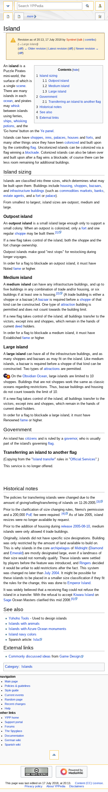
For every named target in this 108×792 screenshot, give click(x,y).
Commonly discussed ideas (30, 656)
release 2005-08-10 (75, 526)
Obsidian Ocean (35, 376)
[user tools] (100, 5)
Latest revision (57, 48)
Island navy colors (22, 634)
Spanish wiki (12, 744)
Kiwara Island (83, 595)
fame (17, 269)
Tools (99, 17)
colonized (71, 142)
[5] (72, 598)
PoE (29, 515)
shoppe (20, 233)
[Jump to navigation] (8, 5)
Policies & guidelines (17, 685)
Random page (14, 699)
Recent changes (15, 703)
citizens (31, 438)
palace (51, 196)
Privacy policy (33, 786)
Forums (10, 726)
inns (48, 137)
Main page (11, 681)
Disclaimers (76, 786)
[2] (57, 293)
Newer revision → (87, 48)
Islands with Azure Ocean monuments (37, 629)
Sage (7, 600)
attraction (68, 304)
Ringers (85, 563)
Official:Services (82, 459)
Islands (27, 667)
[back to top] (54, 754)
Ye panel (46, 131)
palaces (60, 137)
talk (80, 39)
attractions (52, 369)
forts (89, 137)
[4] (63, 513)
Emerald (16, 553)
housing (66, 186)
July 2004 (51, 573)
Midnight (81, 548)
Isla (36, 640)
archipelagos (60, 548)
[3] (98, 501)
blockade (32, 152)
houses (73, 137)
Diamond (96, 548)
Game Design (70, 656)
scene (20, 86)
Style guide (12, 690)
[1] (56, 232)
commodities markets (76, 191)
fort (38, 196)
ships (7, 121)
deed (18, 326)
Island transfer (44, 459)
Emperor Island (78, 583)
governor (70, 438)
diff (21, 48)
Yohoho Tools (19, 618)
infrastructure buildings (27, 191)
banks (99, 191)
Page (8, 17)
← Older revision (35, 48)
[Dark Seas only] (6, 376)
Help (7, 708)
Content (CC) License (89, 783)
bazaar (43, 299)
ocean (8, 101)
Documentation (14, 735)
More (30, 16)
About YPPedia (55, 786)
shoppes (36, 137)
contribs (90, 39)
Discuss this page (19, 17)
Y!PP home (12, 717)
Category (12, 667)
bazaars (95, 186)
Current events (14, 695)
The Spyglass (13, 730)
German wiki (13, 740)
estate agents (13, 196)
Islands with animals (24, 624)
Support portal (14, 722)
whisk (15, 106)
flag (33, 147)
